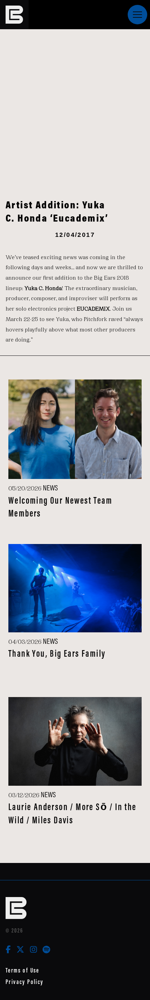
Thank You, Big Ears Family (56, 653)
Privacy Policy (25, 982)
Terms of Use (22, 970)
